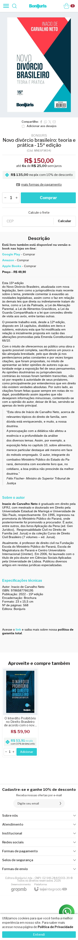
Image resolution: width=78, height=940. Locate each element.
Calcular (64, 221)
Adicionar (26, 751)
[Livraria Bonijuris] (38, 6)
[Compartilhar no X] (49, 121)
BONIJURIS (39, 135)
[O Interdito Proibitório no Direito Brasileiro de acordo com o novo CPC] (20, 712)
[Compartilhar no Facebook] (41, 121)
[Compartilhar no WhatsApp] (45, 121)
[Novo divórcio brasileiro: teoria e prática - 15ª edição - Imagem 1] (39, 64)
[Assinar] (60, 803)
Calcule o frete (39, 212)
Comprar (48, 197)
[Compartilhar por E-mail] (54, 121)
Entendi (39, 934)
